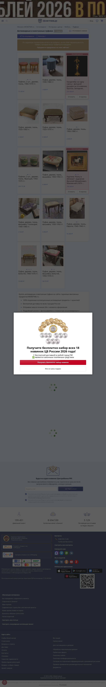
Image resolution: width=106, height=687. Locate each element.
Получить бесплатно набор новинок (53, 362)
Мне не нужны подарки (53, 369)
